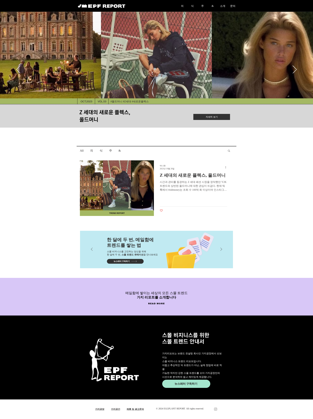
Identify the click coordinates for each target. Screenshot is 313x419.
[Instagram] (216, 409)
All (82, 150)
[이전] (18, 70)
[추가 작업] (227, 167)
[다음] (295, 70)
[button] (229, 151)
